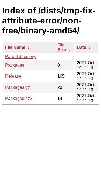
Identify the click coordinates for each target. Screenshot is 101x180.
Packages (14, 65)
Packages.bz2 (18, 98)
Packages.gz (17, 87)
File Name (15, 47)
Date (81, 47)
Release (13, 76)
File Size (61, 47)
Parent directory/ (20, 56)
